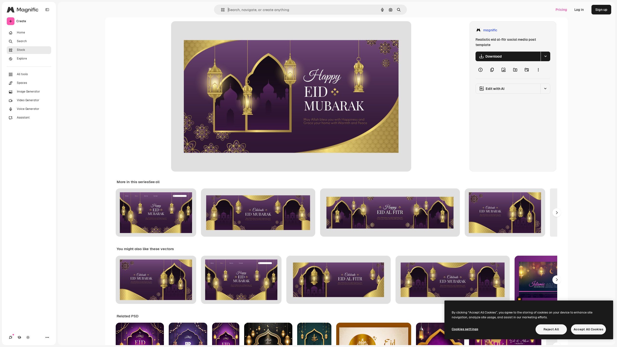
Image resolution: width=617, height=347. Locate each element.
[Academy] (19, 337)
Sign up (601, 9)
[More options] (538, 70)
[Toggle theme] (28, 337)
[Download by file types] (545, 56)
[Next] (556, 212)
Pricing (561, 9)
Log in (579, 9)
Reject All (551, 329)
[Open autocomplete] (221, 10)
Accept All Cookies (588, 329)
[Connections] (10, 337)
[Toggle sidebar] (47, 9)
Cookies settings (465, 329)
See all (154, 182)
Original (202, 30)
